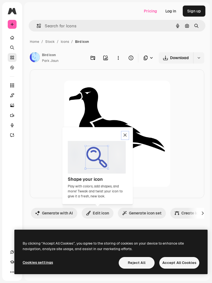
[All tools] (12, 85)
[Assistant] (12, 135)
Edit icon (101, 213)
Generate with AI (57, 213)
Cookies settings (38, 262)
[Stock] (12, 57)
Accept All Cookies (179, 262)
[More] (12, 272)
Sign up (194, 11)
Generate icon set (145, 213)
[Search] (12, 47)
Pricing (150, 11)
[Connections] (12, 252)
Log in (170, 11)
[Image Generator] (12, 105)
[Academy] (12, 262)
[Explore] (12, 67)
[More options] (118, 57)
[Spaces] (12, 95)
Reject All (136, 262)
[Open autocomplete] (36, 26)
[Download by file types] (148, 58)
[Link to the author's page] (35, 58)
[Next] (203, 213)
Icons (65, 42)
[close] (125, 135)
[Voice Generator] (12, 125)
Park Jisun (50, 61)
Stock (50, 42)
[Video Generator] (12, 115)
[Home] (12, 37)
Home (34, 42)
